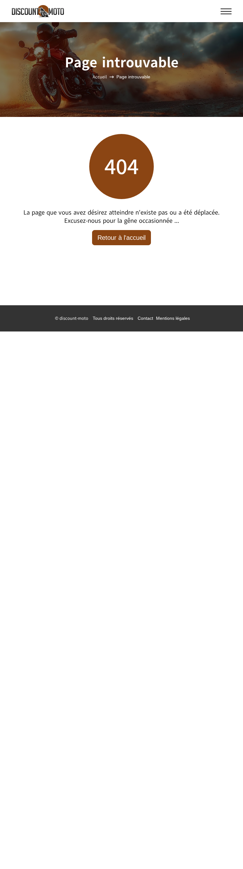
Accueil (100, 77)
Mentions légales (173, 318)
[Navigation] (226, 11)
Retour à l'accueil (121, 237)
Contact (145, 318)
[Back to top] (226, 852)
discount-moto (73, 318)
